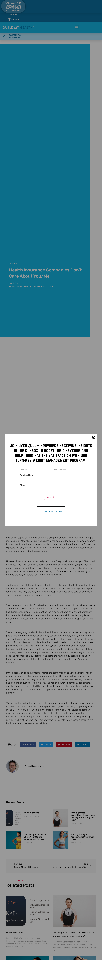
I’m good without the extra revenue (51, 511)
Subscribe (51, 497)
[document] (51, 480)
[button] (94, 437)
